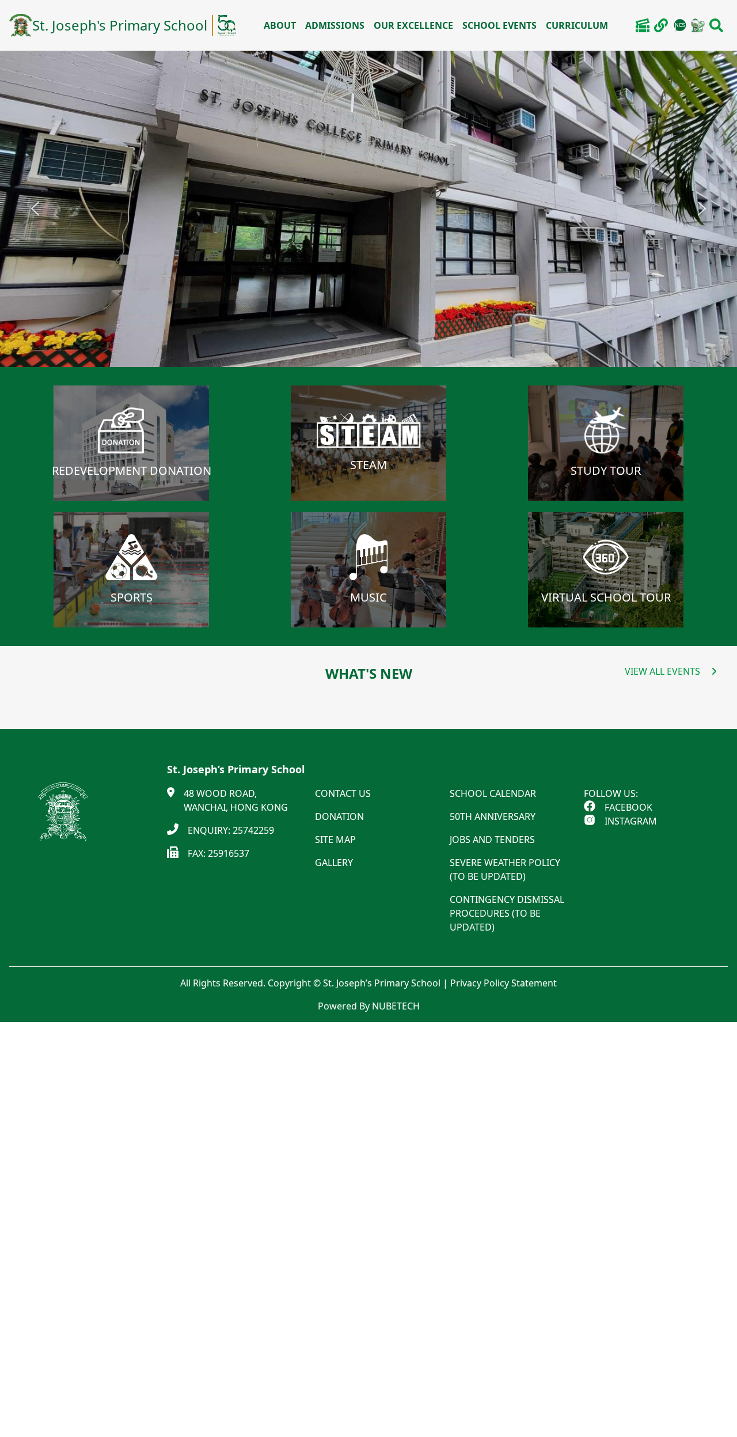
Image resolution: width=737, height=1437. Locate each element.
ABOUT (280, 25)
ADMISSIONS (334, 25)
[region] (368, 209)
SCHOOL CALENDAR (493, 793)
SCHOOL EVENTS (499, 25)
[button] (35, 208)
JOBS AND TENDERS (492, 839)
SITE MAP (335, 839)
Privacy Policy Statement (503, 983)
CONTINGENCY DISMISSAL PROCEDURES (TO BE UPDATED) (507, 913)
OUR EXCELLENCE (413, 25)
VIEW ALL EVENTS (662, 671)
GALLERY (334, 862)
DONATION (339, 816)
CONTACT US (343, 793)
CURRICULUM (577, 25)
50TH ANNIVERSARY (492, 816)
